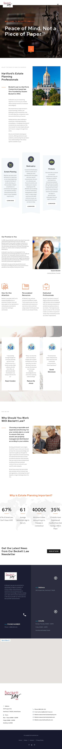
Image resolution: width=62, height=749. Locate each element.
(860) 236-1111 (13, 627)
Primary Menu (57, 4)
